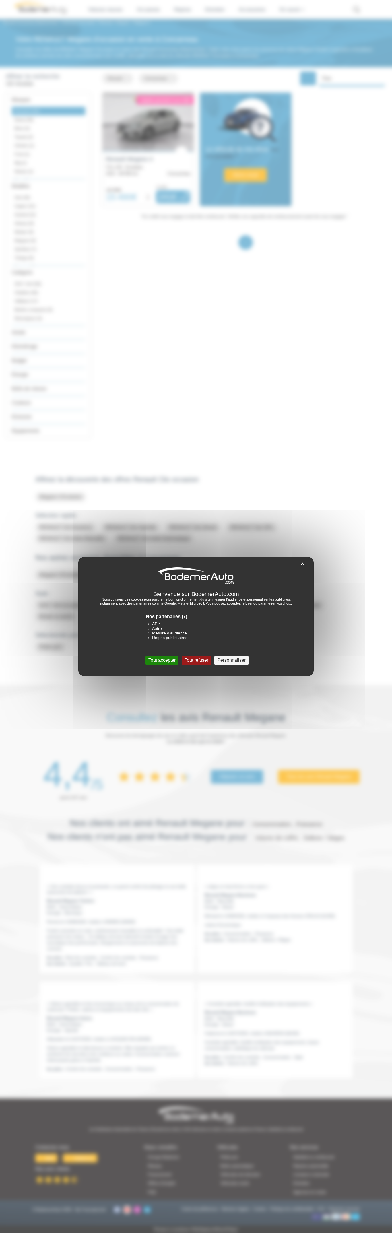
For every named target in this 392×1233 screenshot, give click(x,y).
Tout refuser (196, 660)
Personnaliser (231, 660)
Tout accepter (162, 660)
